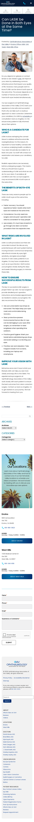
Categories (6, 437)
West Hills (6, 727)
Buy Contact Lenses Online (12, 789)
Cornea (5, 767)
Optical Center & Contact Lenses (14, 780)
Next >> (29, 407)
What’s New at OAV (10, 713)
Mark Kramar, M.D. (9, 742)
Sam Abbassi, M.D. (9, 747)
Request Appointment (10, 812)
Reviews (6, 715)
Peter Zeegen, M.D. (9, 744)
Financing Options (9, 794)
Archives (5, 425)
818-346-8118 (9, 563)
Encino (5, 725)
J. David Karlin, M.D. (9, 750)
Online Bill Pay (7, 797)
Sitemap (6, 681)
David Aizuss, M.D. (9, 734)
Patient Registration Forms (12, 802)
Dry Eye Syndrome (9, 762)
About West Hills (17, 577)
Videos (5, 718)
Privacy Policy (7, 678)
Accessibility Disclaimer (22, 678)
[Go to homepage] (8, 3)
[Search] (29, 416)
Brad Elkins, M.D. (8, 737)
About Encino (17, 541)
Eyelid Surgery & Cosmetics (12, 777)
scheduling (26, 116)
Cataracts (6, 764)
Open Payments (8, 799)
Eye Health (6, 772)
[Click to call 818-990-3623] (24, 3)
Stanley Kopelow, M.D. (10, 752)
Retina (5, 782)
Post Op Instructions (10, 804)
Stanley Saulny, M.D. (9, 755)
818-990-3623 (10, 528)
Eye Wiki (5, 792)
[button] (31, 3)
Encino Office (16, 44)
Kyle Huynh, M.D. (8, 739)
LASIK (23, 44)
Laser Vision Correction (11, 774)
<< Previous (6, 407)
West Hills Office (12, 47)
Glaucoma (6, 769)
